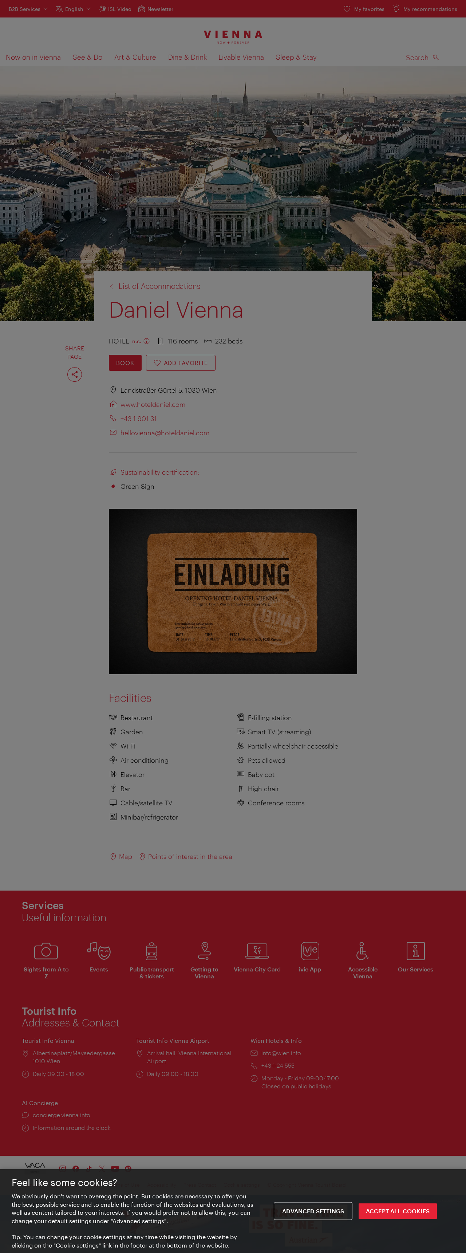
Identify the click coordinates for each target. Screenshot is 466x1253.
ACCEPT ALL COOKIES (398, 1210)
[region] (233, 1211)
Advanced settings (313, 1210)
